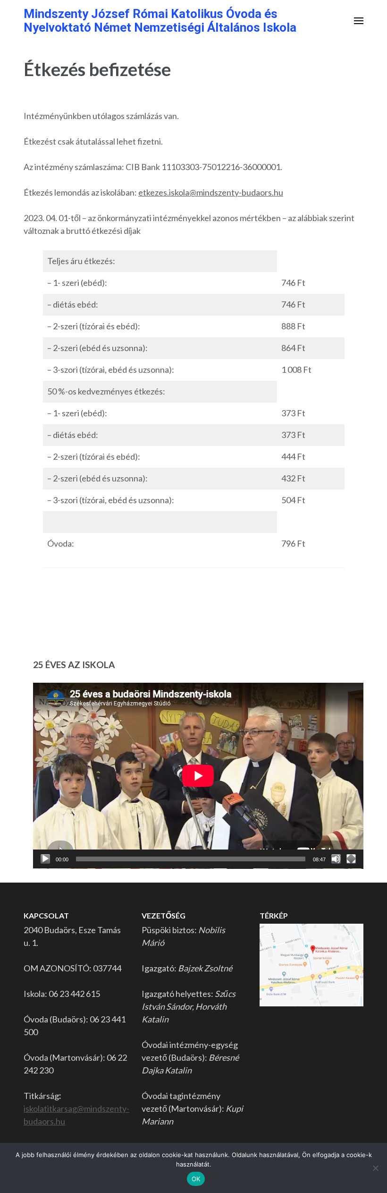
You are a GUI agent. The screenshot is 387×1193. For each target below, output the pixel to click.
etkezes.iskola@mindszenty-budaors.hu (210, 192)
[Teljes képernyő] (351, 859)
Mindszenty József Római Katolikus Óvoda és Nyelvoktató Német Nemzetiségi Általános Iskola (160, 20)
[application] (198, 776)
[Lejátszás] (45, 859)
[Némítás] (336, 859)
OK (196, 1179)
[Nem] (375, 1168)
